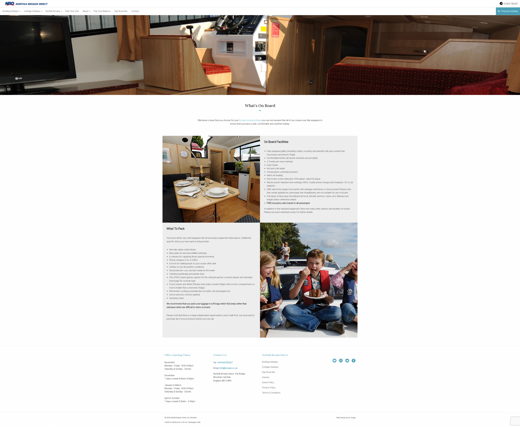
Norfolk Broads (53, 11)
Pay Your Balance (102, 11)
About (85, 11)
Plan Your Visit (72, 11)
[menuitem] (11, 11)
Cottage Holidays (32, 11)
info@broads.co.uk (228, 368)
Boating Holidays (11, 11)
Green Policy (268, 382)
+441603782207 (225, 362)
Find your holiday (509, 11)
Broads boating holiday (250, 120)
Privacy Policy (268, 388)
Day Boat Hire (120, 11)
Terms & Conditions (271, 393)
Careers (265, 377)
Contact (135, 11)
